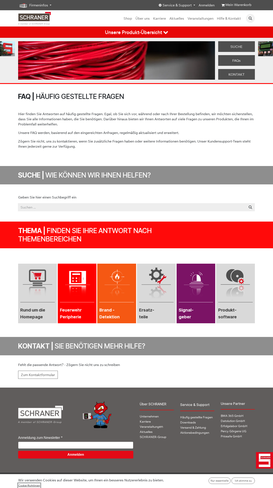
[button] (250, 18)
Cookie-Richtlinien (29, 485)
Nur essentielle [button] (220, 480)
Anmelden (207, 5)
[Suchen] (250, 207)
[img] (263, 460)
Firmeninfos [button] (38, 5)
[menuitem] (128, 18)
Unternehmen (149, 416)
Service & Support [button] (177, 5)
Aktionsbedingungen (194, 433)
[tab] (136, 32)
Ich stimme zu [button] (243, 480)
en (151, 426)
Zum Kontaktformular (38, 375)
